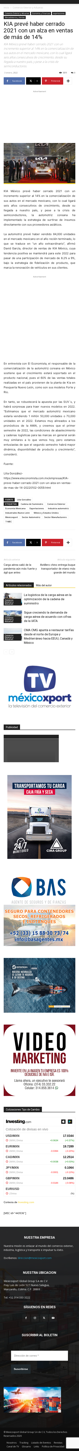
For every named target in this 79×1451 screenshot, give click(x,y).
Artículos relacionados (19, 585)
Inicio (6, 7)
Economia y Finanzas (41, 13)
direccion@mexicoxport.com (35, 1258)
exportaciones (58, 13)
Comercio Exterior (56, 504)
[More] (68, 81)
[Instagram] (35, 1318)
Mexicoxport (11, 517)
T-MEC (8, 521)
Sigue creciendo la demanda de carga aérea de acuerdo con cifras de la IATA (47, 617)
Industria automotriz (58, 508)
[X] (44, 1318)
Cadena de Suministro (32, 504)
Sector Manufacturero (55, 517)
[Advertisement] (39, 116)
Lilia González (24, 499)
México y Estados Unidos (46, 512)
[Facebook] (26, 1318)
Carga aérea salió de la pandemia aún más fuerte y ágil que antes (20, 568)
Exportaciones (37, 508)
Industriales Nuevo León (17, 512)
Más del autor (44, 585)
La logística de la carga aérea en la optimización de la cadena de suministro (47, 599)
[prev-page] (6, 652)
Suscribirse (21, 1369)
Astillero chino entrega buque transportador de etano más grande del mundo (57, 568)
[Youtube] (53, 1318)
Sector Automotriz (31, 517)
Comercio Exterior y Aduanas (28, 7)
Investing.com (26, 1202)
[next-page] (12, 652)
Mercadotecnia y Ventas (15, 17)
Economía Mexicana (15, 508)
